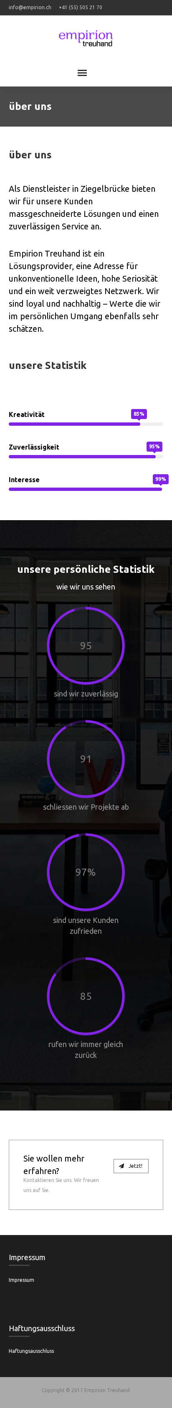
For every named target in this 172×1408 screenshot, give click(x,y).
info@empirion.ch (30, 7)
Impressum (21, 1280)
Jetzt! (134, 1166)
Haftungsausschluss (31, 1351)
